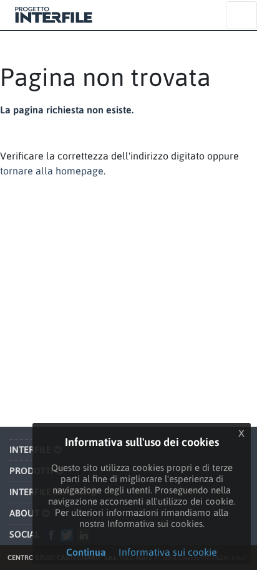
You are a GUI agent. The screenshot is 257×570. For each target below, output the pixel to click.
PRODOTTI (31, 470)
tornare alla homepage (52, 170)
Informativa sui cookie (168, 552)
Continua (86, 552)
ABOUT (24, 513)
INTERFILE (30, 449)
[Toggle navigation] (241, 15)
